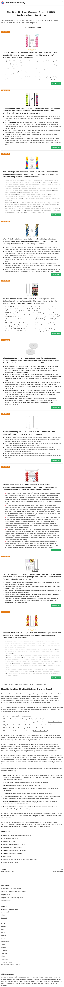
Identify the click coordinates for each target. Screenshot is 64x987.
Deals (3, 932)
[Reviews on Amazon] (32, 50)
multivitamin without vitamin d (11, 889)
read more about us (32, 827)
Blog (2, 929)
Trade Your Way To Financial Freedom (13, 892)
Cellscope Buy (5, 901)
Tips (3, 944)
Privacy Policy (5, 912)
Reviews (3, 926)
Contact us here (12, 827)
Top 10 (3, 938)
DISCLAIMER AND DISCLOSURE (10, 965)
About (3, 915)
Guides (3, 935)
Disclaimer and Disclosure (9, 909)
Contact (4, 918)
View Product (56, 84)
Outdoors (5, 953)
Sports (3, 947)
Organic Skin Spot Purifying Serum (12, 898)
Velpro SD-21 (5, 895)
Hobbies (4, 950)
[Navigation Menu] (61, 2)
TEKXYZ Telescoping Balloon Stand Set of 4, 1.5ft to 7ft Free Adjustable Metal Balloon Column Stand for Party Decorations (29, 433)
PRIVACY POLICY (7, 962)
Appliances (5, 941)
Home (3, 923)
